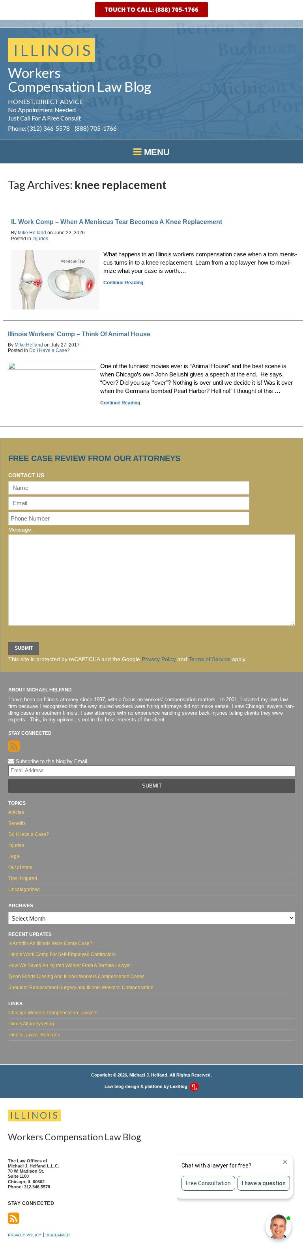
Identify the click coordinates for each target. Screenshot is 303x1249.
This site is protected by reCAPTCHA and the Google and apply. (127, 659)
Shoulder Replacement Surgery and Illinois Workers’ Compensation (80, 987)
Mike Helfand (32, 232)
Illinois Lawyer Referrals (34, 1035)
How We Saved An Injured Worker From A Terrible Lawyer (69, 965)
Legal (14, 856)
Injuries (40, 238)
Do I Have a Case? (49, 350)
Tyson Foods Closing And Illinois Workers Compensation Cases (76, 976)
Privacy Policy (159, 659)
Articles (16, 812)
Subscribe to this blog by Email (50, 761)
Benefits (17, 823)
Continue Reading (123, 282)
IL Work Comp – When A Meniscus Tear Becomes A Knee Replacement (116, 222)
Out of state (20, 867)
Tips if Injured (22, 878)
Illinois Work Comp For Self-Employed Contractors (62, 954)
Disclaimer (57, 1235)
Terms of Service (209, 659)
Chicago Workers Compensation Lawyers (52, 1013)
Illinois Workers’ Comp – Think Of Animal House (79, 334)
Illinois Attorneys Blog (31, 1024)
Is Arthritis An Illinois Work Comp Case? (50, 943)
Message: (20, 529)
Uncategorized (24, 889)
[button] (151, 9)
